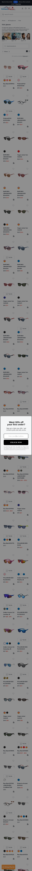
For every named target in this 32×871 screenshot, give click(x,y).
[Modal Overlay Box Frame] (16, 435)
